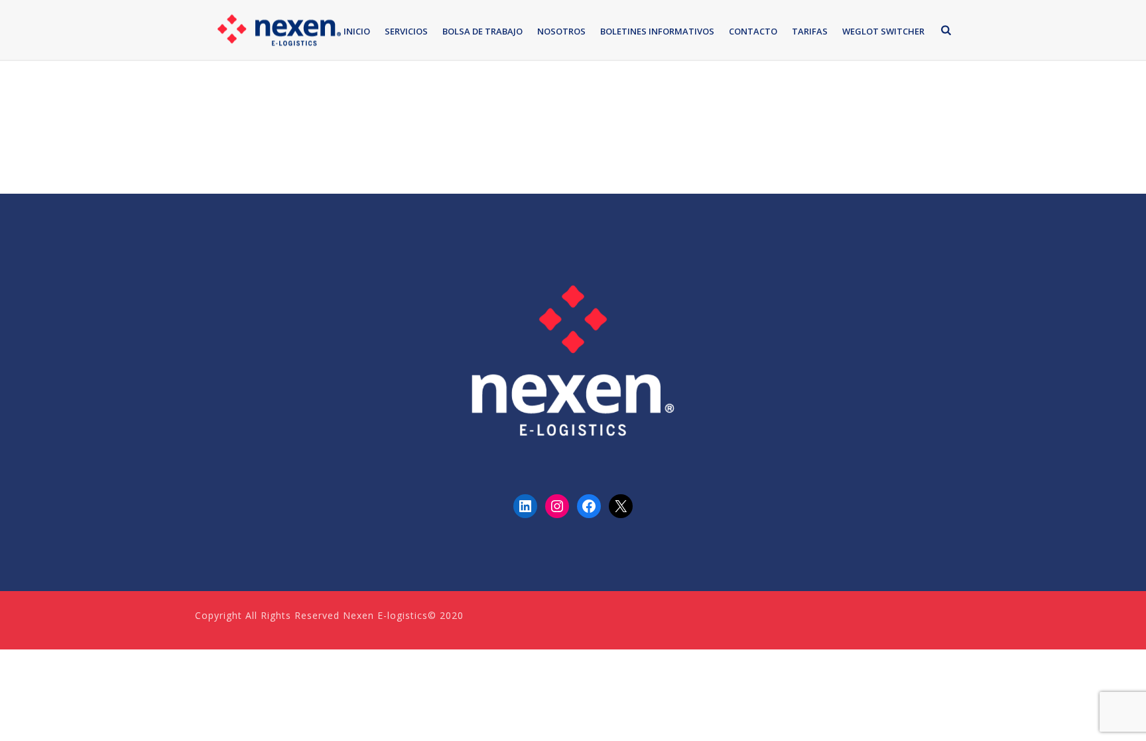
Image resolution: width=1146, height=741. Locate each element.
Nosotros (561, 31)
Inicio (357, 31)
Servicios (406, 31)
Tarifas (810, 31)
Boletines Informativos (657, 31)
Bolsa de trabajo (482, 31)
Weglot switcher (883, 31)
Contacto (753, 31)
